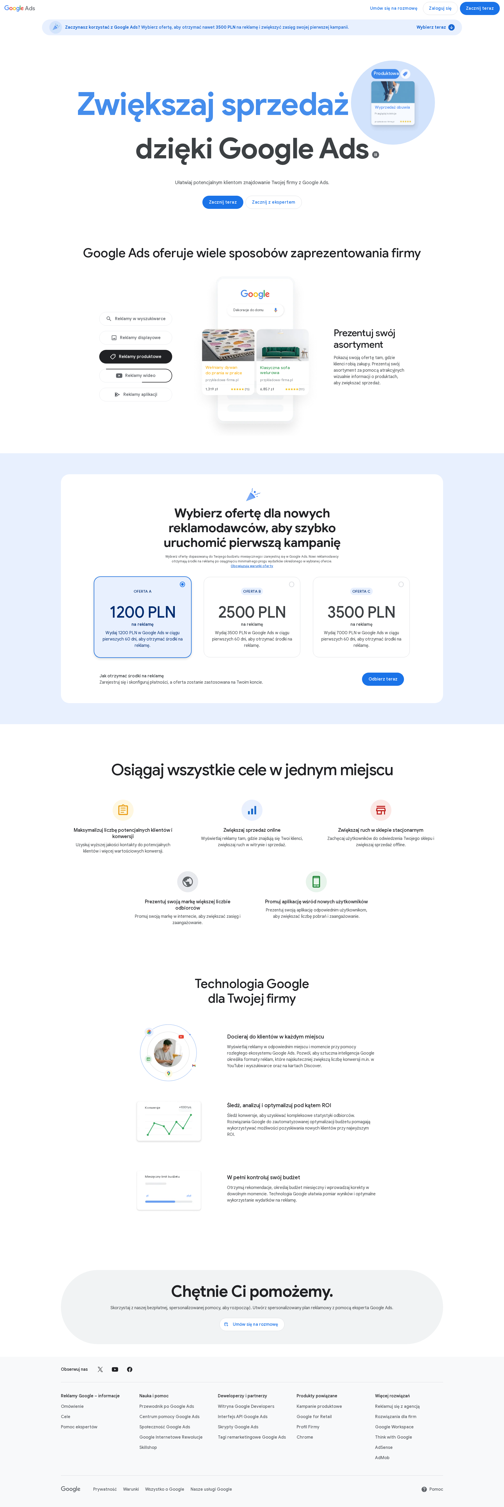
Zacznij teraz (480, 8)
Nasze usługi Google (211, 1489)
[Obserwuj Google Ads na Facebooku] (129, 1369)
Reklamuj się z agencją (397, 1406)
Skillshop (148, 1447)
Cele (65, 1416)
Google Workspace (394, 1427)
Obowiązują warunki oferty (252, 566)
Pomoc (436, 1489)
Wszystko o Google (164, 1489)
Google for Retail (314, 1416)
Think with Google (393, 1437)
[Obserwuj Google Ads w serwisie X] (100, 1369)
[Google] (71, 1489)
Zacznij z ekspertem (273, 202)
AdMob (382, 1457)
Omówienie (72, 1406)
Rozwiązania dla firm (395, 1416)
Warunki (131, 1489)
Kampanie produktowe (319, 1406)
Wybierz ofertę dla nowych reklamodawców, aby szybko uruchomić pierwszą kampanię (252, 528)
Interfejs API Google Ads (242, 1416)
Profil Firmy (308, 1427)
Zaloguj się (440, 8)
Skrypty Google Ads (238, 1427)
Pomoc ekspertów (79, 1427)
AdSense (384, 1447)
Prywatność (105, 1489)
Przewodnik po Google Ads (166, 1406)
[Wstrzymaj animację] (376, 155)
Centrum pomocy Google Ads (169, 1416)
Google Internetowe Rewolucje (171, 1437)
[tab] (135, 319)
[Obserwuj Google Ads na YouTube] (115, 1369)
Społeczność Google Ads (164, 1427)
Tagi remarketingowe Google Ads (252, 1437)
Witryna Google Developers (246, 1406)
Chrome (305, 1437)
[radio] (142, 617)
